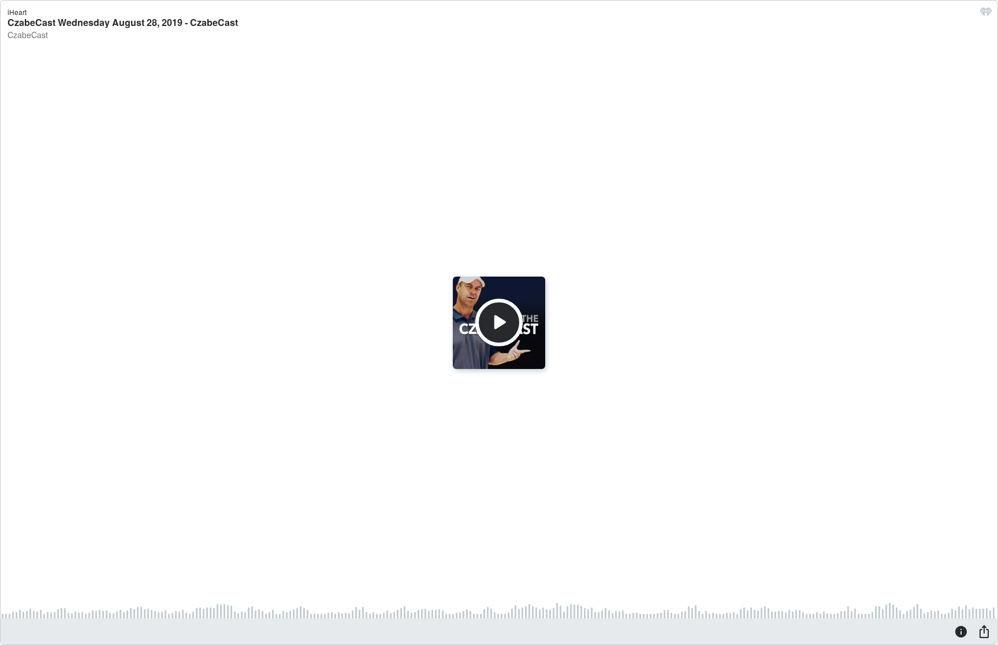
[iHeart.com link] (986, 14)
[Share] (984, 631)
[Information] (961, 631)
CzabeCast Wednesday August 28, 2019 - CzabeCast (123, 22)
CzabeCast (28, 34)
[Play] (499, 322)
